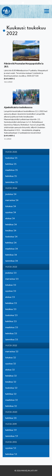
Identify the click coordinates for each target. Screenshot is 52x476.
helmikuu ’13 (11, 454)
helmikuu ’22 (11, 406)
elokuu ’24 (10, 218)
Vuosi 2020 (11, 412)
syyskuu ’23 (10, 291)
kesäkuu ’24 (10, 230)
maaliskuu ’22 (11, 400)
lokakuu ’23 (10, 285)
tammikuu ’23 (11, 339)
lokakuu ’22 (10, 357)
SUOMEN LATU (7, 3)
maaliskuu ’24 (11, 248)
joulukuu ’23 (10, 272)
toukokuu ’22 (11, 387)
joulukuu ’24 (10, 194)
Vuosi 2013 (11, 442)
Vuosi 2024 (11, 188)
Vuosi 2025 (11, 152)
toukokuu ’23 (11, 315)
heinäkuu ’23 (11, 303)
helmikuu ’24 (11, 254)
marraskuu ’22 (11, 351)
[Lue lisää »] (9, 79)
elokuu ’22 (10, 369)
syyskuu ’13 (10, 448)
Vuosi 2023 (11, 266)
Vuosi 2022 (11, 345)
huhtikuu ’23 (10, 321)
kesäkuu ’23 (10, 309)
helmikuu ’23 (11, 333)
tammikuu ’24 (11, 260)
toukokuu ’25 (11, 158)
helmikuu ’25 (11, 176)
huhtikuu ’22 (10, 393)
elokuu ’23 (10, 297)
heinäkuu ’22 (11, 375)
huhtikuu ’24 (10, 242)
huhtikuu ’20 (10, 418)
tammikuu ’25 (11, 182)
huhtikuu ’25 (10, 164)
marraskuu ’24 (11, 200)
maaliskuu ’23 (11, 327)
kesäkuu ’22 (10, 381)
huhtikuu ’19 (10, 430)
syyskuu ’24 (10, 212)
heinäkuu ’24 (11, 224)
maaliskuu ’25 (11, 170)
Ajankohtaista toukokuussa (18, 107)
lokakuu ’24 (10, 206)
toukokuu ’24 (11, 236)
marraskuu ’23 (11, 278)
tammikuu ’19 (11, 436)
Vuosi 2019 (11, 424)
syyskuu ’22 (10, 363)
